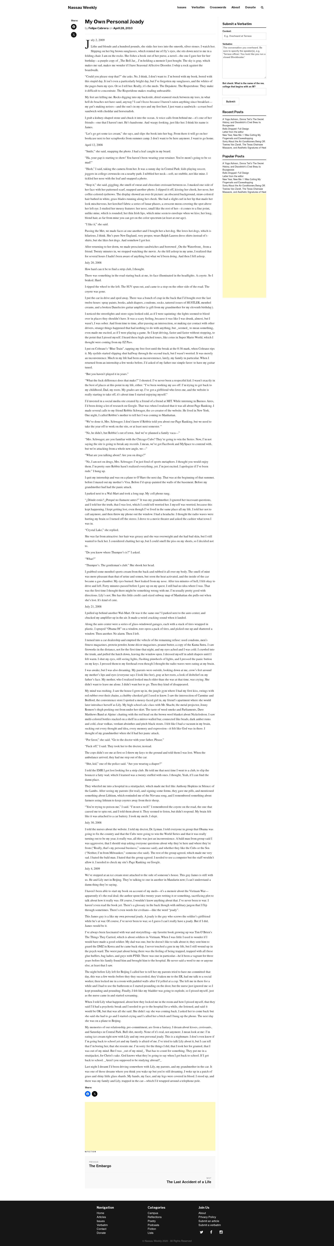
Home (100, 1213)
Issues (181, 7)
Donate (250, 7)
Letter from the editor (233, 131)
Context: (226, 31)
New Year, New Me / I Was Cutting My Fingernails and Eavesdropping (241, 136)
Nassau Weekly (82, 7)
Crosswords (218, 7)
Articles (101, 1217)
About (235, 7)
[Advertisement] (150, 1126)
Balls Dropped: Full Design (235, 128)
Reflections (155, 1217)
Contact (101, 1229)
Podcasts (153, 1225)
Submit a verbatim (209, 1225)
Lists (150, 1233)
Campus (153, 1213)
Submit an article (208, 1221)
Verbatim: (227, 44)
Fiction (91, 1152)
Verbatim (198, 7)
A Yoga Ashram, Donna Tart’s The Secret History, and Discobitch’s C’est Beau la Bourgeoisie (243, 122)
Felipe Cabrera (99, 28)
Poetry (152, 1221)
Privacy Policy (207, 1217)
